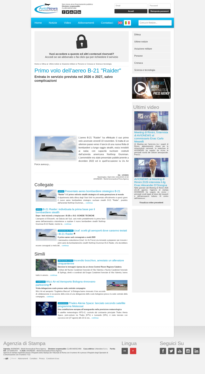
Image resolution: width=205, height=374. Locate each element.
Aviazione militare (68, 64)
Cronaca (90, 64)
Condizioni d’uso (52, 359)
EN (125, 351)
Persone (81, 64)
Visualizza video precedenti (151, 203)
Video (67, 22)
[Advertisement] (81, 114)
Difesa (44, 64)
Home (38, 22)
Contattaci (107, 22)
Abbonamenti (86, 22)
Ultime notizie (54, 64)
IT (133, 351)
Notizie (53, 22)
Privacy (42, 359)
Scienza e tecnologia (104, 64)
